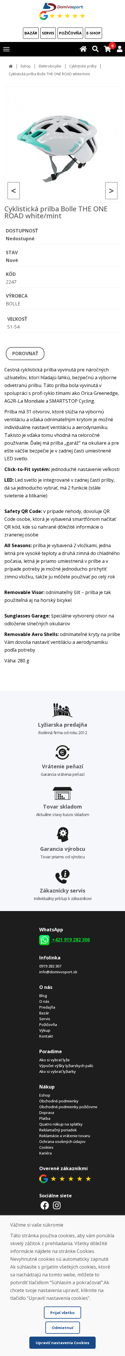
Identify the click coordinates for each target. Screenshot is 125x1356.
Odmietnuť (63, 1327)
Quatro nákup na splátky (61, 1124)
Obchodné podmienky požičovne (68, 1106)
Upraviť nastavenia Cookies (62, 1342)
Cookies (46, 1147)
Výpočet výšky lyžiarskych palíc (66, 1065)
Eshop (26, 66)
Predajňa (47, 1007)
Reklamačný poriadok (58, 1130)
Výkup (44, 1030)
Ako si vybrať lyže (54, 1059)
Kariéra (45, 1153)
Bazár (30, 33)
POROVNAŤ (25, 353)
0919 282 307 (50, 966)
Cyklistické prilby (83, 66)
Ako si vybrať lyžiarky (57, 1071)
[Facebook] (44, 1205)
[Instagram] (57, 1205)
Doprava (46, 1112)
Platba (44, 1118)
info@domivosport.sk (58, 971)
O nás (44, 1001)
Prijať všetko (62, 1312)
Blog (43, 995)
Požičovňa (70, 33)
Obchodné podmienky (58, 1101)
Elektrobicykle (50, 66)
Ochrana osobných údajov (62, 1141)
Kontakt (46, 1036)
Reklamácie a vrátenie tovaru (64, 1135)
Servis (48, 33)
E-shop (93, 33)
